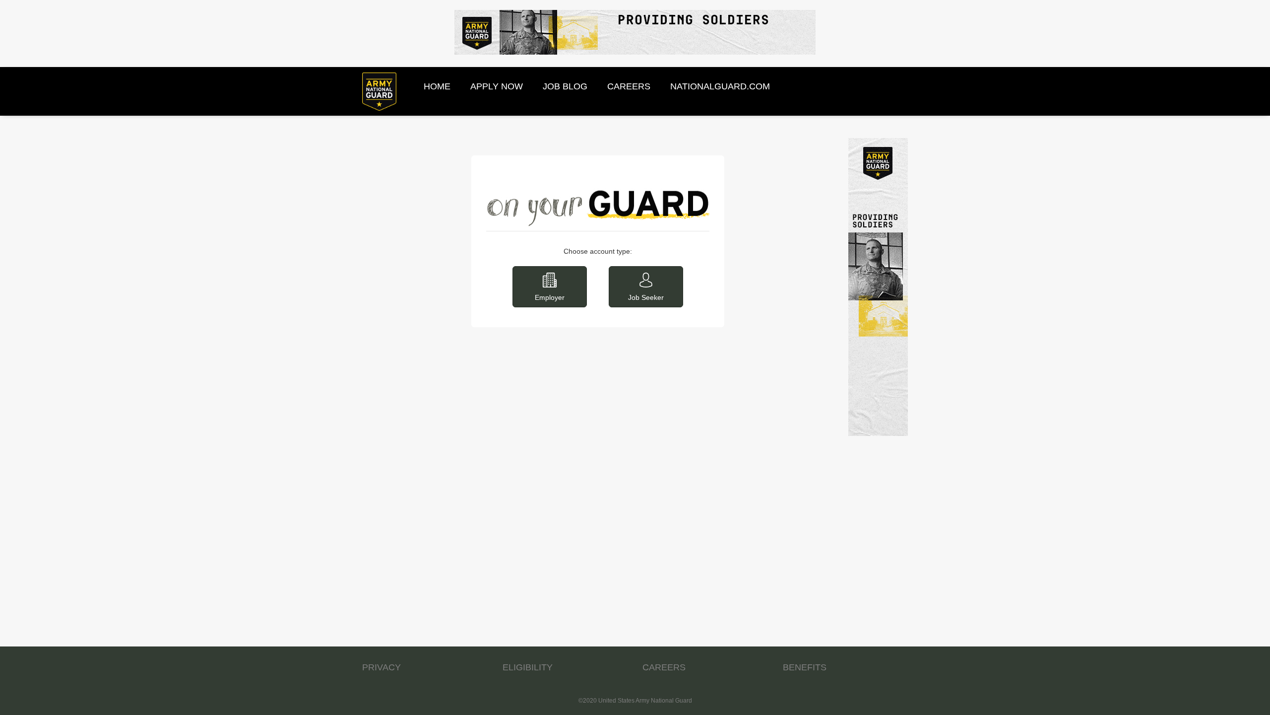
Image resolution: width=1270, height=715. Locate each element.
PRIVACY (381, 667)
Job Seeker (646, 297)
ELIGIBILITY (528, 667)
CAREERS (664, 667)
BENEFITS (804, 667)
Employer (550, 297)
